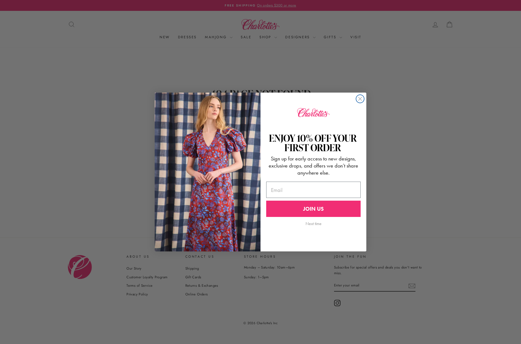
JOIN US (313, 208)
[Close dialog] (360, 99)
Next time (314, 223)
